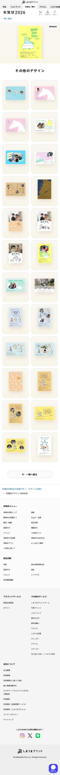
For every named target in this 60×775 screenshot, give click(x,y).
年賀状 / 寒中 (30, 7)
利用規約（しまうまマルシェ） (15, 709)
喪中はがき (35, 618)
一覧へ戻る (7, 18)
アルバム (42, 7)
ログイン (6, 608)
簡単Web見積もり (10, 517)
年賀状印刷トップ (10, 512)
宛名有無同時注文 (38, 564)
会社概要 (6, 670)
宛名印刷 (34, 522)
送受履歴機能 (8, 580)
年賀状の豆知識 (9, 538)
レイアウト (35, 574)
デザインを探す (35, 489)
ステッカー (35, 649)
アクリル (34, 643)
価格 (32, 512)
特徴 (5, 564)
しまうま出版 (36, 633)
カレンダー (35, 638)
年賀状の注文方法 (38, 538)
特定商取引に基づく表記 (12, 680)
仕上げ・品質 (36, 517)
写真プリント (36, 608)
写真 (4, 7)
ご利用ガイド (36, 533)
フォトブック (15, 7)
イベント (6, 533)
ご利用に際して (9, 548)
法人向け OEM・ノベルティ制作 (43, 654)
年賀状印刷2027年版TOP (13, 489)
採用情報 (6, 675)
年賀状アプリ (8, 543)
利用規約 (6, 699)
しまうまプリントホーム (40, 602)
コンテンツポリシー (10, 714)
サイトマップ (8, 719)
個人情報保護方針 (10, 685)
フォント (6, 574)
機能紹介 (34, 527)
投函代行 (6, 527)
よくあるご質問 (37, 543)
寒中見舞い (35, 623)
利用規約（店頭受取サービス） (15, 704)
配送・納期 (7, 522)
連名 (32, 569)
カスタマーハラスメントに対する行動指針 (15, 692)
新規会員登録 (8, 602)
